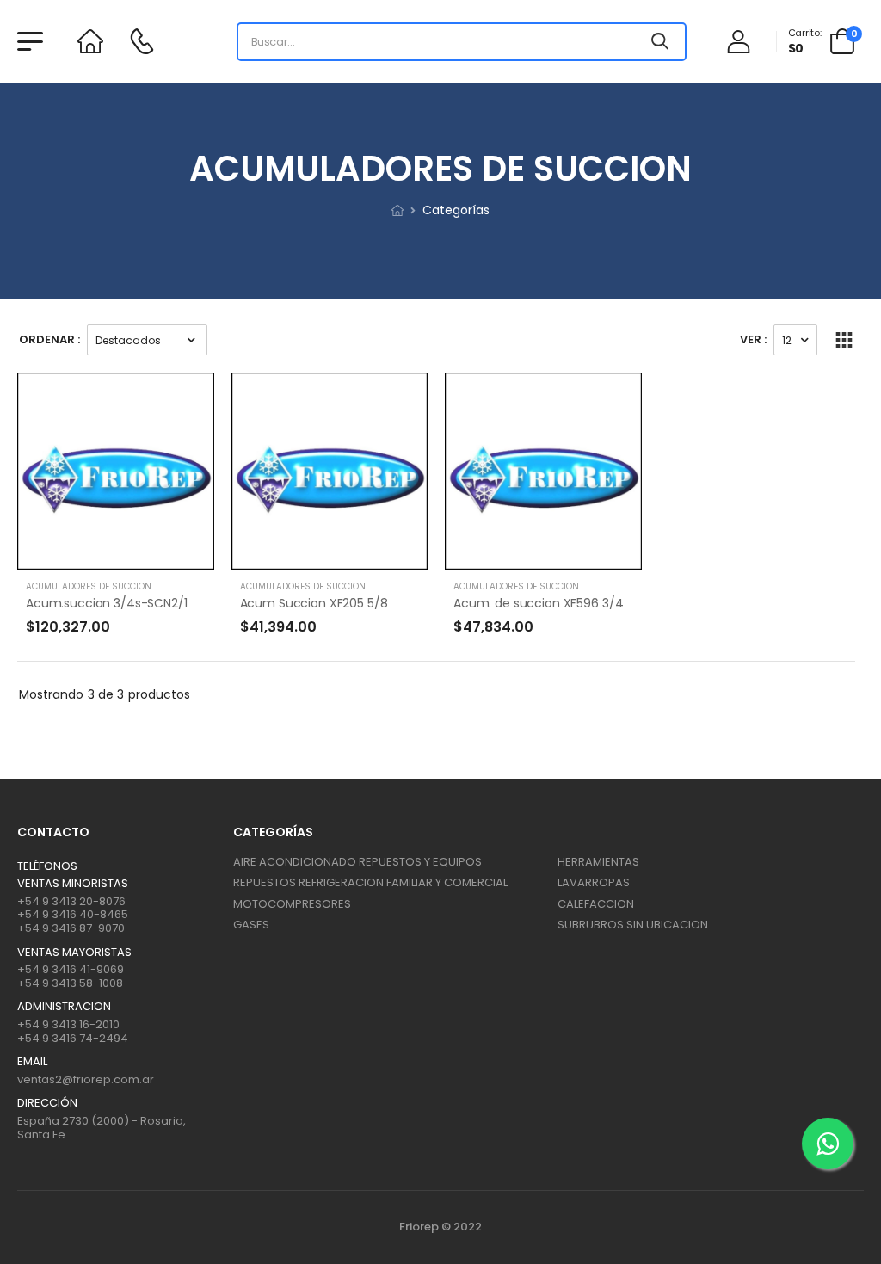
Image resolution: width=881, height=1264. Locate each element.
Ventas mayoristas (74, 952)
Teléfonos (47, 866)
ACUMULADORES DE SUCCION (88, 586)
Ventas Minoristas (72, 884)
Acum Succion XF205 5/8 (314, 603)
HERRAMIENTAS (598, 862)
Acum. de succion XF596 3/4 (538, 603)
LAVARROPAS (594, 882)
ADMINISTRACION (64, 1007)
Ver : (753, 339)
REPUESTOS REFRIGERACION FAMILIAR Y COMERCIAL (370, 882)
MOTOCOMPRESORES (292, 904)
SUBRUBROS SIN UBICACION (633, 924)
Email (32, 1062)
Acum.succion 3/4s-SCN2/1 (107, 603)
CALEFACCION (596, 904)
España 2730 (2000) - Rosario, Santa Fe (101, 1128)
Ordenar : (49, 339)
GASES (251, 924)
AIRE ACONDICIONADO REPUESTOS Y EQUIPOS (357, 862)
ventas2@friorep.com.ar (85, 1079)
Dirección (47, 1103)
